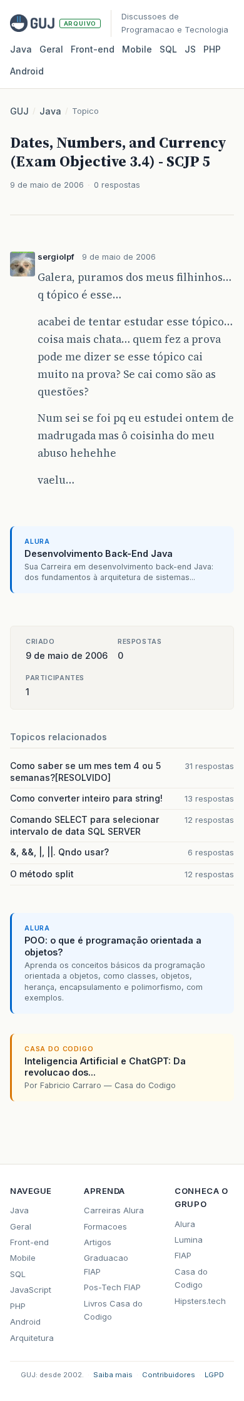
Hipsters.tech (200, 1301)
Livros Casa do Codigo (113, 1310)
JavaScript (30, 1290)
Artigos (97, 1242)
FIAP (183, 1255)
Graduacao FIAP (106, 1264)
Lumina (189, 1240)
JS (190, 49)
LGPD (214, 1374)
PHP (212, 49)
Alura (185, 1224)
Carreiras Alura (114, 1210)
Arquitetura (32, 1338)
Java (21, 49)
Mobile (137, 49)
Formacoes (105, 1226)
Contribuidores (168, 1374)
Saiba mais (113, 1374)
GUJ (19, 111)
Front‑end (92, 49)
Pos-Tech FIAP (112, 1287)
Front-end (29, 1242)
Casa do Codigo (191, 1278)
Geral (51, 49)
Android (27, 71)
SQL (168, 49)
